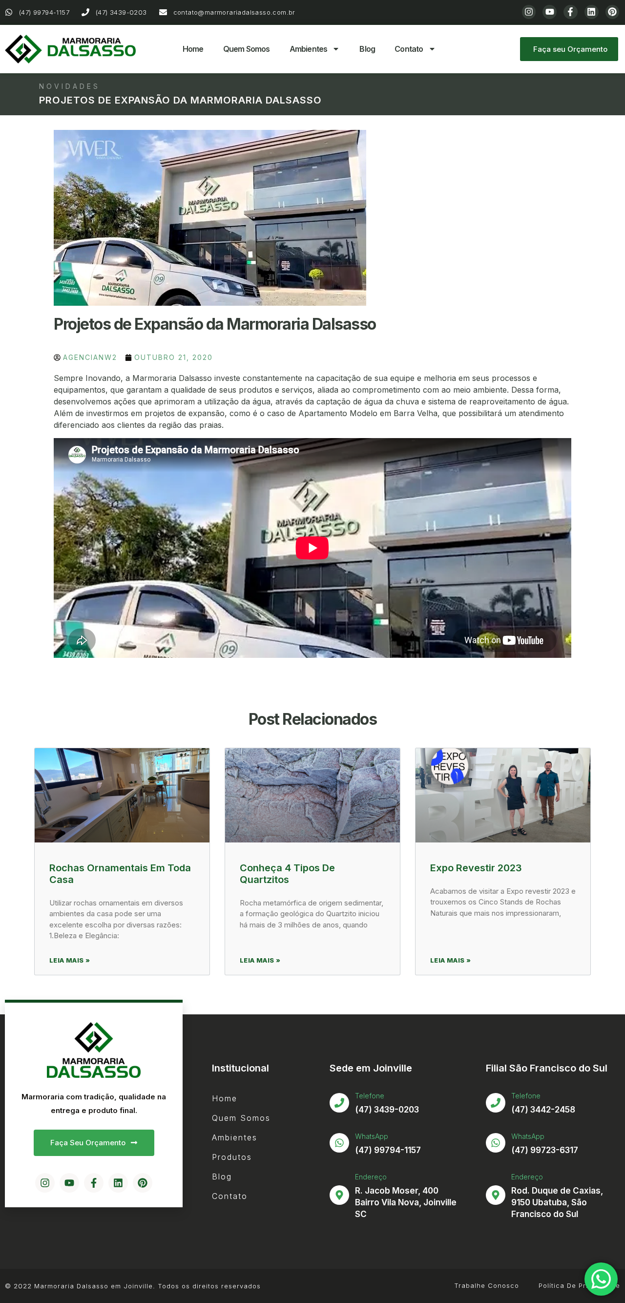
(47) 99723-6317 (544, 1150)
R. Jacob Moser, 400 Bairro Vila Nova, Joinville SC (406, 1202)
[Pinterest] (612, 12)
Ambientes (309, 49)
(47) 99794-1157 (388, 1150)
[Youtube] (549, 12)
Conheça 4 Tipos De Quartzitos (287, 873)
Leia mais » (69, 960)
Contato (409, 49)
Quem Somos (246, 49)
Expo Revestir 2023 (476, 868)
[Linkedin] (591, 12)
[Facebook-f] (570, 12)
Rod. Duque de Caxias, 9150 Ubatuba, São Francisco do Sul (557, 1202)
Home (193, 49)
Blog (367, 49)
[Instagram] (529, 12)
